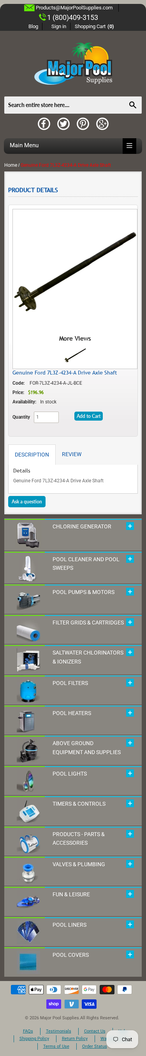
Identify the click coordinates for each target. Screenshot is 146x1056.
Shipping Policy (34, 1038)
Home (10, 165)
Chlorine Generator (82, 526)
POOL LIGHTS (70, 774)
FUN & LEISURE (71, 894)
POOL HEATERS (72, 713)
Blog (33, 26)
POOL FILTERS (70, 683)
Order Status (94, 1046)
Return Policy (75, 1038)
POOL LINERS (69, 925)
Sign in (58, 26)
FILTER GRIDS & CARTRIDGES (88, 622)
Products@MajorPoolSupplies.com (74, 8)
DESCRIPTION (32, 454)
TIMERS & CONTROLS (79, 804)
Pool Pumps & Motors (83, 592)
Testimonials (58, 1031)
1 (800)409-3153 (72, 17)
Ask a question (27, 502)
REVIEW (71, 454)
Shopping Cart (94, 26)
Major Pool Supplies (59, 1017)
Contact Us (95, 1031)
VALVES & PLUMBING (79, 864)
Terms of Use (56, 1046)
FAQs (28, 1031)
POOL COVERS (71, 955)
